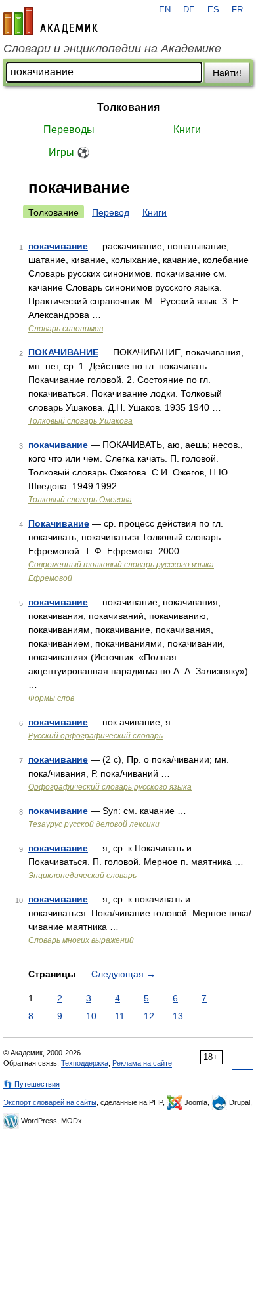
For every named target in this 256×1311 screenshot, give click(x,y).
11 (120, 1016)
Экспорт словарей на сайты (49, 1102)
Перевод (110, 212)
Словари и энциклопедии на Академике (112, 48)
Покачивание (58, 523)
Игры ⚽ (69, 152)
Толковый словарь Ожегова (80, 499)
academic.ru (50, 21)
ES (213, 9)
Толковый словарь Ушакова (80, 421)
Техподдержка (84, 1063)
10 (91, 1016)
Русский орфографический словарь (95, 735)
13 (178, 1016)
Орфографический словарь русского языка (110, 787)
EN (165, 9)
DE (189, 9)
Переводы (69, 129)
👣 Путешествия (31, 1084)
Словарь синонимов (65, 328)
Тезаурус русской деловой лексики (94, 824)
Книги (187, 129)
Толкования (128, 107)
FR (237, 9)
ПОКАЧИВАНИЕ (63, 352)
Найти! (227, 73)
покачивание (58, 246)
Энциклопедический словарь (82, 875)
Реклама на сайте (142, 1063)
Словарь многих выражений (81, 940)
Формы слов (51, 698)
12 (149, 1016)
